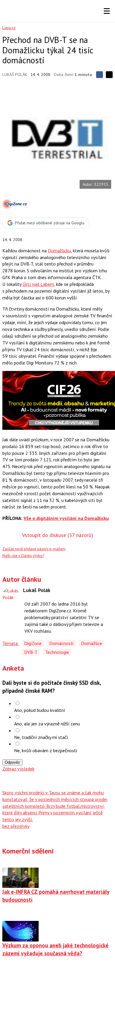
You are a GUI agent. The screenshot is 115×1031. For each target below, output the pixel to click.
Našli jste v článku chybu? (23, 555)
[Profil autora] (11, 596)
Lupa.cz (9, 27)
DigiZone (33, 643)
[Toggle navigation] (106, 11)
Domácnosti (61, 643)
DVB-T (30, 652)
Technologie (57, 652)
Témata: (10, 643)
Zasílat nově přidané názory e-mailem (33, 548)
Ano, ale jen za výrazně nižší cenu (47, 724)
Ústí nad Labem (38, 284)
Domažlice (91, 643)
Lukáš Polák (14, 74)
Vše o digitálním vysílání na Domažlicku (66, 518)
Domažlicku (59, 250)
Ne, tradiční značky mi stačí (41, 737)
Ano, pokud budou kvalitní (39, 710)
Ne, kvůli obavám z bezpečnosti (45, 750)
